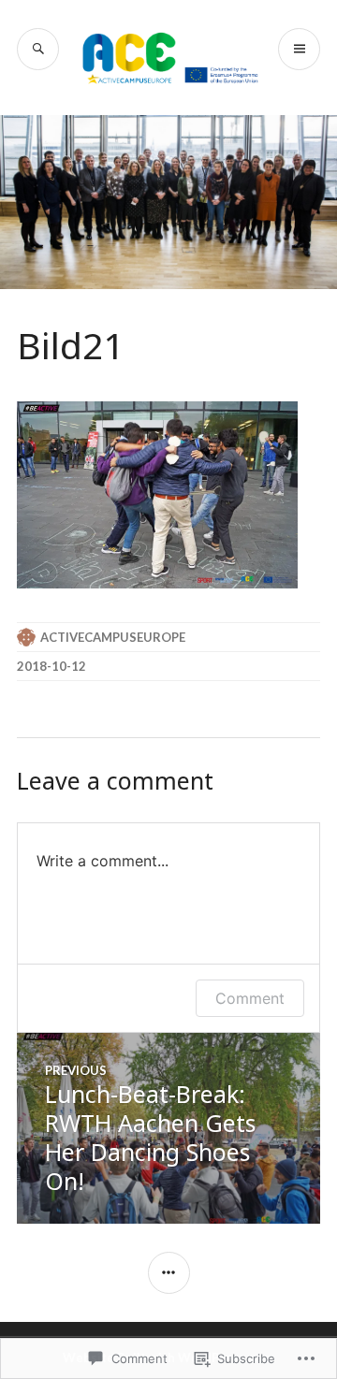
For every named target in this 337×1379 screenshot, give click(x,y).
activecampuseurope (112, 637)
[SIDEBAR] (169, 1273)
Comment (250, 998)
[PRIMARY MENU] (299, 49)
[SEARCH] (38, 49)
